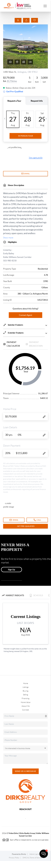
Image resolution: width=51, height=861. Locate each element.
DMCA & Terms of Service (32, 858)
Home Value (25, 702)
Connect (25, 710)
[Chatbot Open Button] (43, 854)
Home (25, 683)
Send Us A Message (25, 771)
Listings (26, 687)
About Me (26, 706)
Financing (25, 698)
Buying (25, 691)
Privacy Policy (14, 858)
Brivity (23, 854)
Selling (25, 695)
